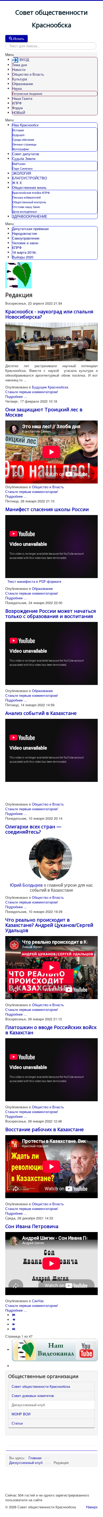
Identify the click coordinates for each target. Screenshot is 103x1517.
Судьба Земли (23, 158)
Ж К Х (17, 182)
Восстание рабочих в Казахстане (44, 1129)
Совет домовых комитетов (33, 1395)
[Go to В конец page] (14, 1329)
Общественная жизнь (29, 187)
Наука (17, 88)
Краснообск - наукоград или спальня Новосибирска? (49, 314)
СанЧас (38, 1300)
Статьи (17, 1423)
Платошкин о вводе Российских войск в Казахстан (51, 1030)
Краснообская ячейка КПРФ (31, 192)
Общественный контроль (29, 202)
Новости (18, 69)
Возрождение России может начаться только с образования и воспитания (50, 613)
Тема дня (19, 64)
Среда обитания (23, 139)
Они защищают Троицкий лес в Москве (43, 412)
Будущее (18, 135)
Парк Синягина (22, 168)
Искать (18, 38)
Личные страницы (24, 144)
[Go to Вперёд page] (14, 1324)
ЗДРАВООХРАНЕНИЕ (29, 216)
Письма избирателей (26, 197)
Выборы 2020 (22, 256)
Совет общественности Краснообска (41, 1386)
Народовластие (24, 233)
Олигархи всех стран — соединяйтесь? (33, 829)
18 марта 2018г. (24, 252)
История (18, 130)
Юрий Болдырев (26, 885)
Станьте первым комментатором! (31, 391)
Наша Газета (22, 98)
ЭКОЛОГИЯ (21, 173)
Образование (22, 83)
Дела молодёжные (24, 211)
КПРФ (17, 103)
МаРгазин (18, 164)
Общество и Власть (28, 74)
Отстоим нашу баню (26, 207)
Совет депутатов (25, 153)
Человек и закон (25, 242)
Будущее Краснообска (50, 387)
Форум (17, 107)
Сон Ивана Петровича (31, 1226)
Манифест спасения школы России (47, 509)
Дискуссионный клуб (28, 1404)
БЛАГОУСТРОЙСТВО (29, 177)
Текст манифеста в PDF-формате (34, 581)
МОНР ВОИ (21, 1413)
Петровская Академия (27, 93)
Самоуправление (25, 238)
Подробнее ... (16, 396)
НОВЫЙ (18, 112)
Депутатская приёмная (30, 228)
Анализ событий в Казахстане (41, 713)
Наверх (92, 1506)
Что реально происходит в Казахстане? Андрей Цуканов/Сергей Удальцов (49, 925)
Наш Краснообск (25, 124)
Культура (19, 78)
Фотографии (20, 149)
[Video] (55, 1349)
